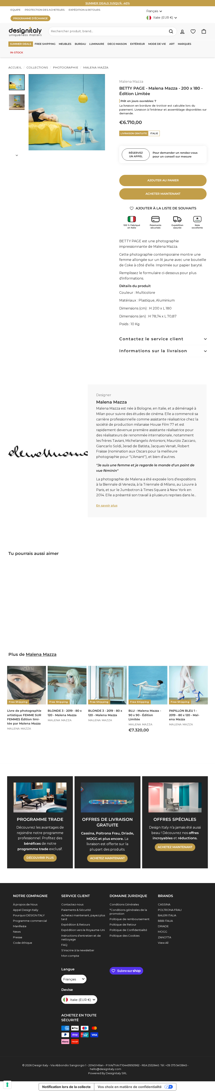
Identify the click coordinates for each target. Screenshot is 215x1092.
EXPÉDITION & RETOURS (84, 9)
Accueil (15, 67)
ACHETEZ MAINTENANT (107, 858)
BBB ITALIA (165, 920)
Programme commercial (30, 920)
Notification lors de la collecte (66, 1087)
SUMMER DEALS (20, 43)
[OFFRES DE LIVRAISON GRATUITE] (107, 797)
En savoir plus (106, 505)
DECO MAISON (117, 43)
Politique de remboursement (129, 919)
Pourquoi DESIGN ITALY (29, 915)
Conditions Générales (124, 904)
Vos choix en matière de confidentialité (130, 1087)
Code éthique (22, 942)
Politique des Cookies (124, 935)
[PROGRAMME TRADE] (40, 797)
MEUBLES (65, 43)
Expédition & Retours (75, 924)
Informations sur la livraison (153, 350)
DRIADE (163, 926)
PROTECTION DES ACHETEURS (44, 9)
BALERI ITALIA (167, 915)
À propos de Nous (25, 904)
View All (163, 942)
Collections (37, 67)
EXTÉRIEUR (137, 43)
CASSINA (164, 904)
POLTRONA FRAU (170, 910)
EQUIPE (15, 9)
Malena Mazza (95, 67)
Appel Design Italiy (25, 910)
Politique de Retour (123, 924)
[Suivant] (16, 154)
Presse (17, 937)
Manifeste (19, 926)
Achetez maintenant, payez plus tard (83, 917)
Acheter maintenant (163, 194)
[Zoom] (67, 112)
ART (171, 43)
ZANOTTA (164, 937)
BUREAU (80, 43)
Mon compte (70, 955)
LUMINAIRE (96, 43)
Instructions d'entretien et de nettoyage (81, 937)
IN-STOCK (16, 52)
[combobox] (112, 31)
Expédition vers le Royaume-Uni (83, 930)
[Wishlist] (193, 31)
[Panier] (203, 31)
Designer (103, 395)
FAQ (64, 944)
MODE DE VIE (157, 43)
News (17, 931)
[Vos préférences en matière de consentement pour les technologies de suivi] (7, 1085)
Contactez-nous (72, 904)
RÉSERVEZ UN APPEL (136, 154)
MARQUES (184, 43)
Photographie (65, 67)
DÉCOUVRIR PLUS (40, 858)
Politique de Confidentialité (128, 930)
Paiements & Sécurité (76, 910)
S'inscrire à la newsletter (77, 950)
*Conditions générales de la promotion (128, 911)
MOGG (162, 931)
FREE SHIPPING (45, 43)
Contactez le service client (151, 338)
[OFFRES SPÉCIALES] (175, 797)
